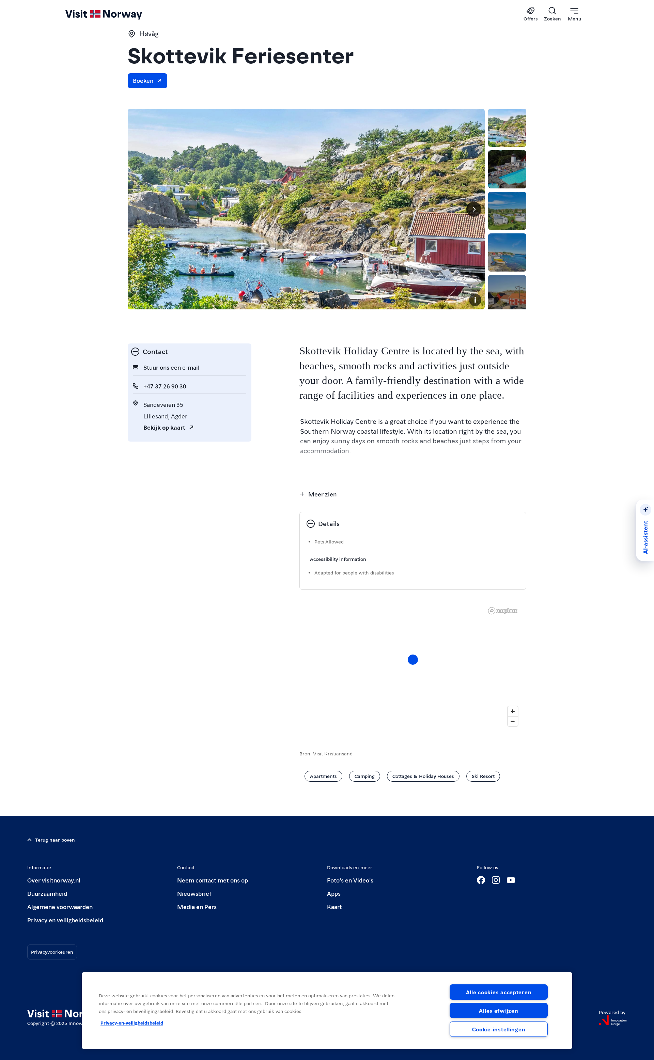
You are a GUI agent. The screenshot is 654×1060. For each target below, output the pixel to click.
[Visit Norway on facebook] (481, 880)
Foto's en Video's (350, 880)
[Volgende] (473, 209)
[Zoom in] (513, 711)
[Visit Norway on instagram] (496, 880)
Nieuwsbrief (194, 893)
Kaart (334, 906)
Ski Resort (483, 776)
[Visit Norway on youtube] (511, 880)
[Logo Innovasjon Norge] (613, 1020)
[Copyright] (475, 300)
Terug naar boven (55, 839)
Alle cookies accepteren (499, 992)
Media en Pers (197, 906)
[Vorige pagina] (138, 209)
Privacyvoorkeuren (52, 952)
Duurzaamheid (47, 893)
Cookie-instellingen (499, 1029)
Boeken (143, 80)
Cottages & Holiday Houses (423, 776)
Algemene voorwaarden (60, 906)
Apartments (323, 776)
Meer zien (322, 494)
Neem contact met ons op (212, 880)
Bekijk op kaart (164, 427)
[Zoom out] (513, 721)
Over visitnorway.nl (53, 880)
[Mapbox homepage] (503, 611)
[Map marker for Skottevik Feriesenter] (413, 660)
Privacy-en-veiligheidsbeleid (131, 1022)
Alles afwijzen (498, 1010)
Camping (365, 776)
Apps (334, 893)
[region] (413, 666)
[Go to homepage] (115, 14)
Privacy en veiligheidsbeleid (65, 920)
